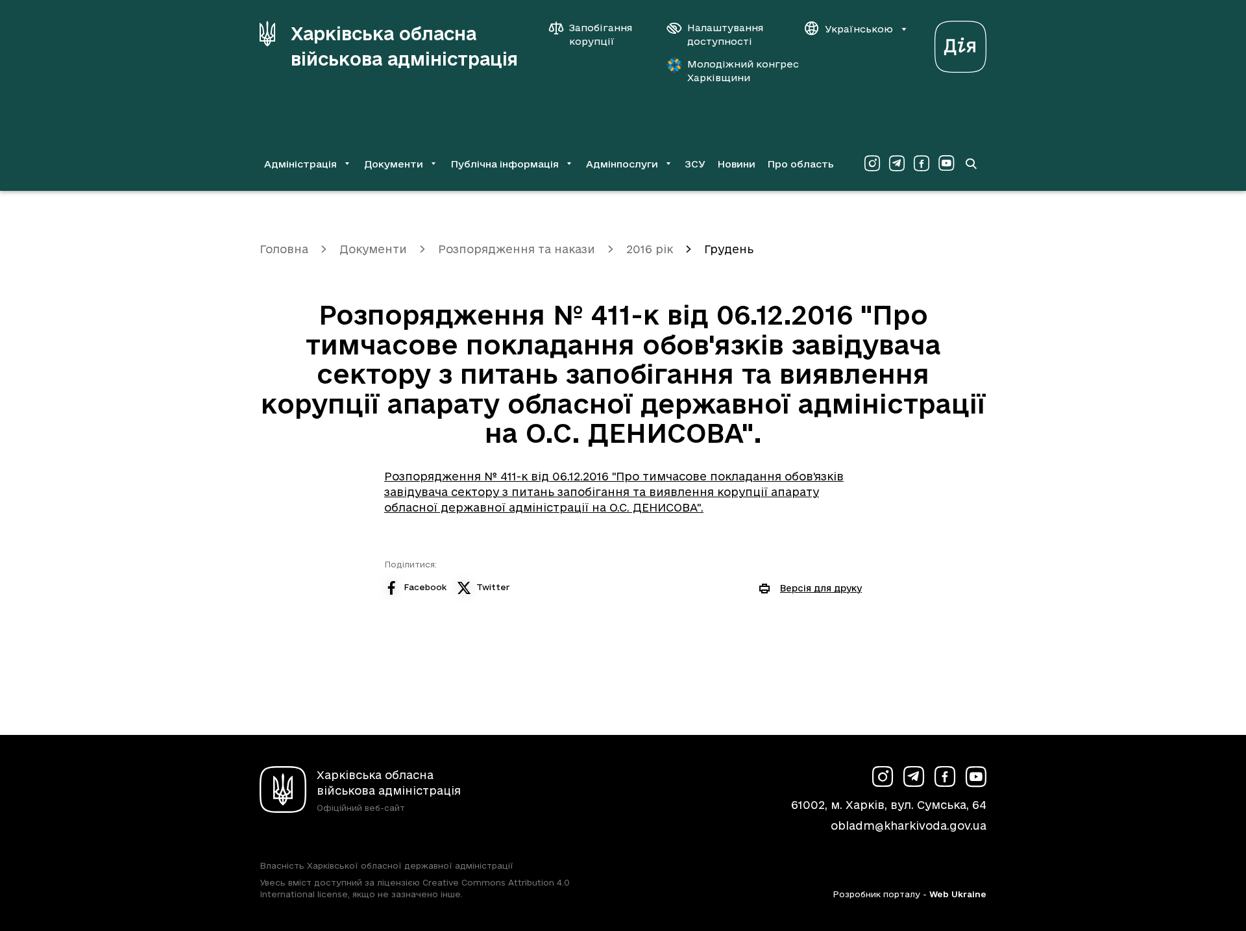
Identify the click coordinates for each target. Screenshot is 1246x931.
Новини (736, 163)
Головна (284, 249)
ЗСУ (695, 163)
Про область (800, 163)
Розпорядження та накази (516, 249)
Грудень (728, 249)
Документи (373, 249)
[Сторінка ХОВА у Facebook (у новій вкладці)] (921, 163)
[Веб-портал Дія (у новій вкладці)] (960, 43)
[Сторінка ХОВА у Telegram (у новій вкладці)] (897, 163)
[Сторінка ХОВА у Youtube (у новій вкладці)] (946, 163)
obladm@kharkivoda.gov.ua (908, 825)
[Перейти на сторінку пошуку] (971, 163)
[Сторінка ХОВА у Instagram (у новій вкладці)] (872, 163)
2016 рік (649, 249)
